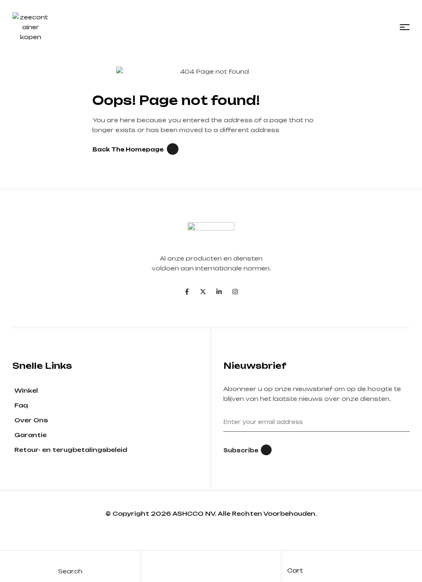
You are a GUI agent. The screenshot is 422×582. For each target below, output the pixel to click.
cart (295, 570)
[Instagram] (235, 292)
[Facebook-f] (187, 292)
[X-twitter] (203, 292)
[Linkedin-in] (219, 292)
